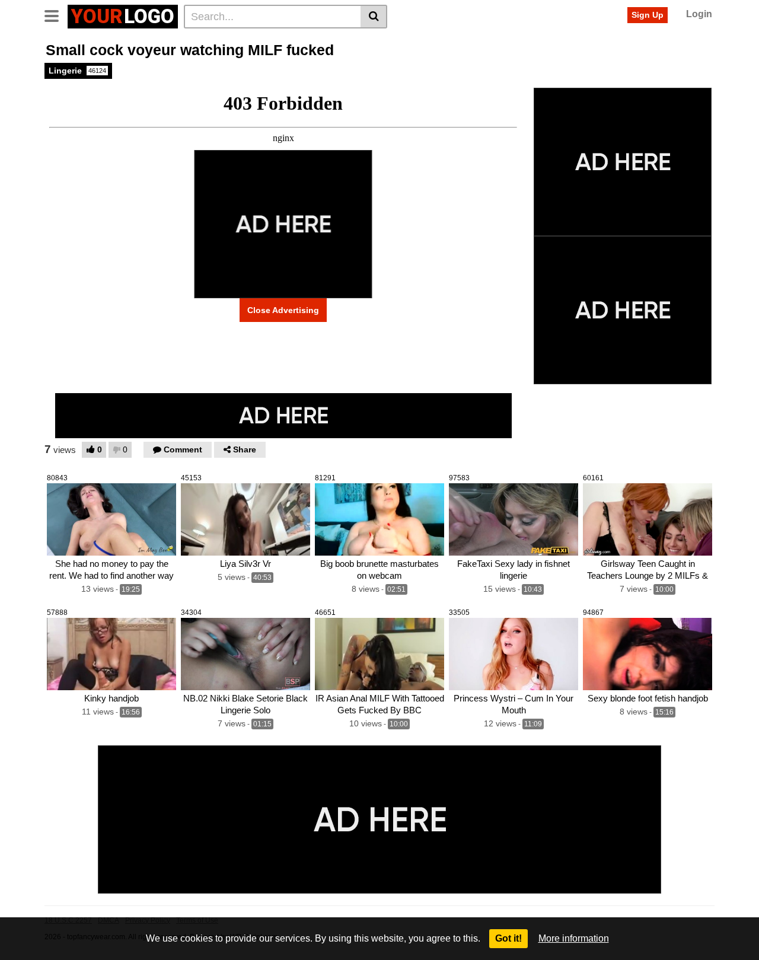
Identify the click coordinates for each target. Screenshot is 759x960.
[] (374, 16)
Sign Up (648, 15)
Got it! (508, 938)
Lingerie (77, 70)
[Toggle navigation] (56, 15)
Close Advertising (283, 310)
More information (573, 938)
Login (699, 14)
